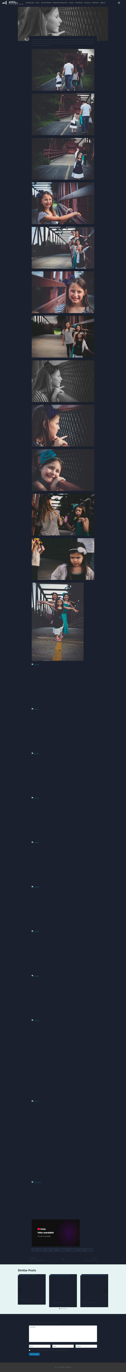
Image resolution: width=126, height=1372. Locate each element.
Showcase (30, 3)
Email (55, 1346)
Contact (95, 3)
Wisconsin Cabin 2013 (91, 1259)
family (53, 1249)
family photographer (62, 1249)
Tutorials (79, 3)
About (102, 3)
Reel (38, 3)
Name (32, 1346)
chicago (34, 1249)
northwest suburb (73, 1249)
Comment (33, 1327)
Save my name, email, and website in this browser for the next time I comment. (50, 1350)
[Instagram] (119, 3)
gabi (23, 1299)
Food (71, 3)
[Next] (106, 1290)
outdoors (81, 1249)
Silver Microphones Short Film (37, 1259)
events (48, 1249)
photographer (89, 1249)
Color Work (46, 3)
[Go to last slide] (20, 1290)
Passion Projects (60, 3)
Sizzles (87, 3)
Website (78, 1346)
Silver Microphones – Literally (31, 1297)
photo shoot (41, 1249)
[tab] (59, 1308)
